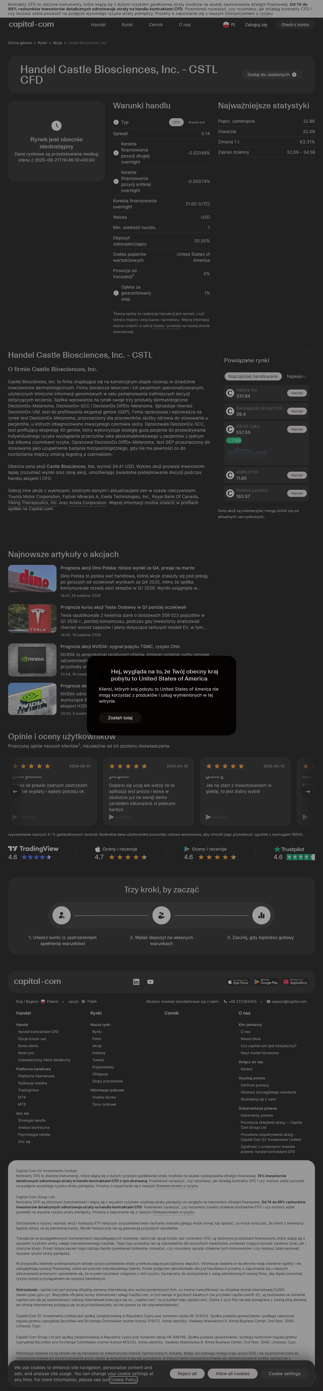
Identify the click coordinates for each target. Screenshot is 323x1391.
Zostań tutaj (120, 717)
